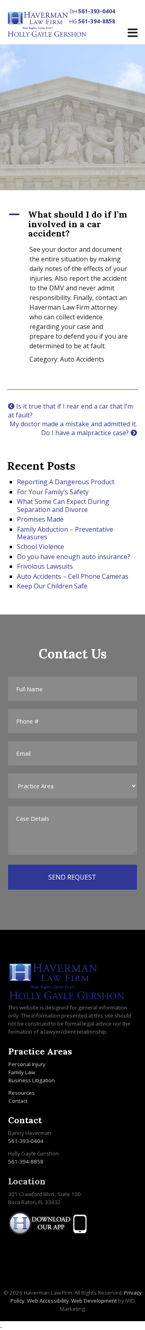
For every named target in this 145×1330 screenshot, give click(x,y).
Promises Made (40, 519)
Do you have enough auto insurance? (73, 556)
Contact (17, 1100)
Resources (21, 1092)
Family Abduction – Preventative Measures (65, 533)
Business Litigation (31, 1080)
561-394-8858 (96, 21)
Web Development (94, 1300)
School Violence (40, 546)
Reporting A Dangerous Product (65, 481)
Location (27, 1181)
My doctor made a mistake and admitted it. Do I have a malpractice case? (73, 428)
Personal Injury (27, 1064)
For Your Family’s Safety (53, 491)
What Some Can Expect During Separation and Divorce (63, 505)
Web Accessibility (48, 1300)
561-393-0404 (96, 11)
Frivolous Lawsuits (45, 566)
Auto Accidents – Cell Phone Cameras (72, 576)
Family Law (21, 1072)
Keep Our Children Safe (52, 586)
